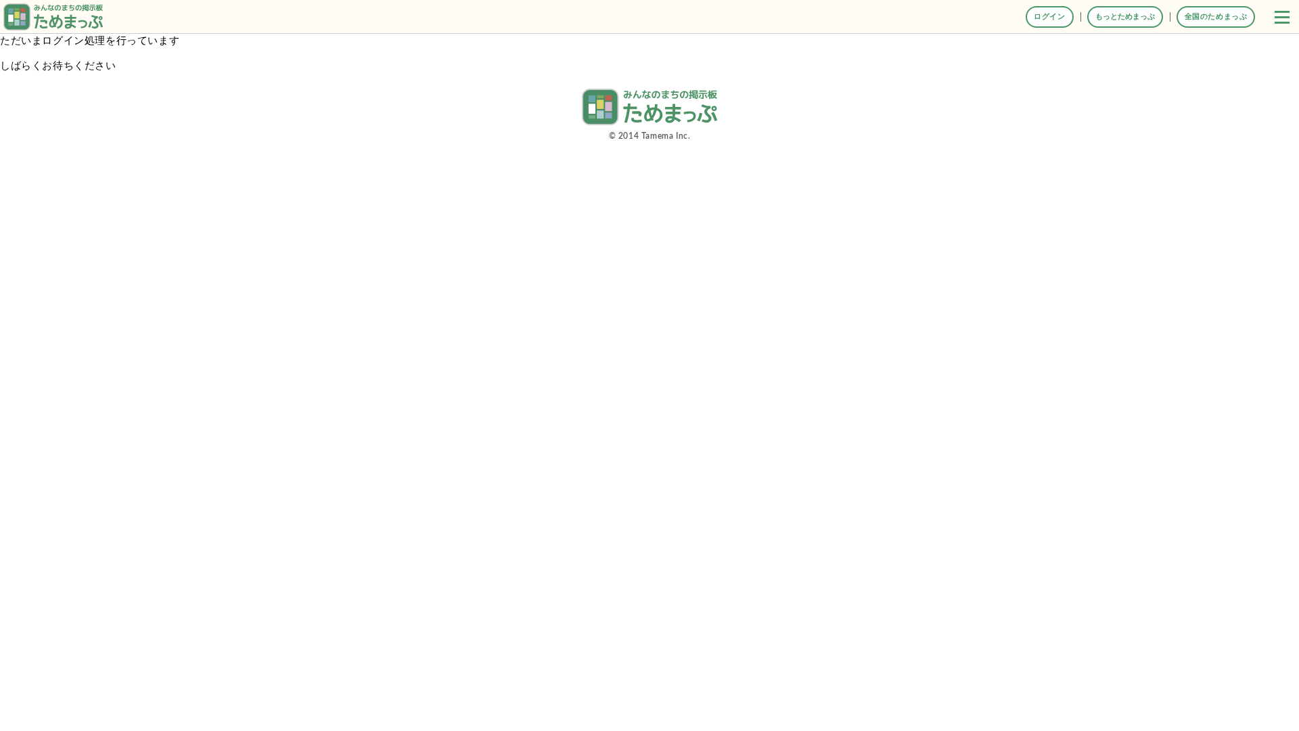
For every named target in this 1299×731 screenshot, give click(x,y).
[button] (1282, 17)
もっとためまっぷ (1125, 16)
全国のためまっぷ (1216, 16)
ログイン (1049, 16)
